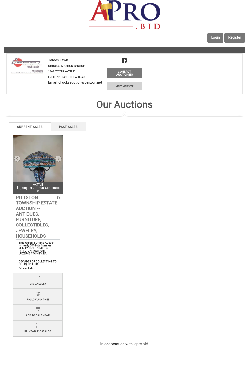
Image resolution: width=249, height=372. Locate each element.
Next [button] (58, 159)
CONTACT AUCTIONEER (124, 73)
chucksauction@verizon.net (80, 82)
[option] (38, 168)
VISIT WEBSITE (124, 86)
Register (234, 37)
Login (215, 37)
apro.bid (141, 344)
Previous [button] (17, 159)
